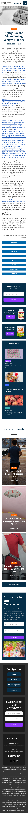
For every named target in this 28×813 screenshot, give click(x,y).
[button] (25, 3)
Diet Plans (14, 251)
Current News (14, 246)
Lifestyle (14, 264)
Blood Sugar (14, 242)
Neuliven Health (14, 269)
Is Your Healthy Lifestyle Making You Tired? (14, 521)
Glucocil (14, 260)
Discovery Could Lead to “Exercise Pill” (14, 474)
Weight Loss (14, 273)
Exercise (14, 28)
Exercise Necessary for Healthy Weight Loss (14, 569)
